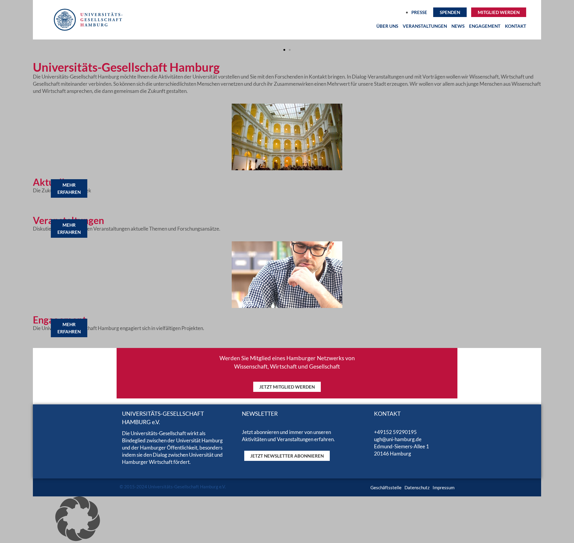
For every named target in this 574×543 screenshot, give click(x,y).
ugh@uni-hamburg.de (398, 439)
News (458, 26)
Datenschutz (417, 487)
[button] (284, 50)
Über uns (387, 26)
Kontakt (515, 26)
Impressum (443, 487)
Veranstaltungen (425, 26)
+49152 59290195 (395, 432)
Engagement (484, 26)
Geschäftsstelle (386, 487)
